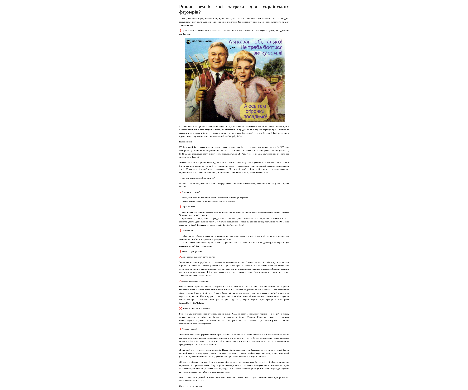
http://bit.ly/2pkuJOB (231, 154)
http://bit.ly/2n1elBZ (195, 303)
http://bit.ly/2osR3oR (234, 225)
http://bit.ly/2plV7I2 (279, 150)
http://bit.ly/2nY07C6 (194, 380)
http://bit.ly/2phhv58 (232, 136)
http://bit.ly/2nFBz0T (209, 150)
